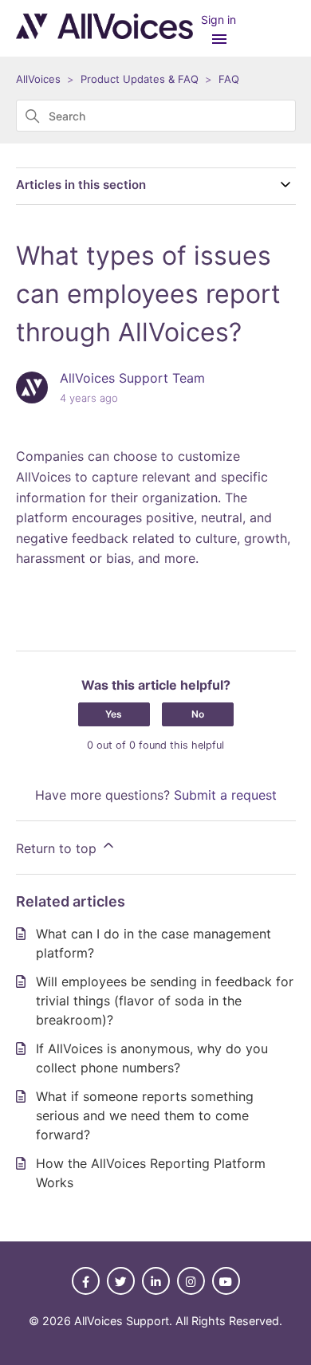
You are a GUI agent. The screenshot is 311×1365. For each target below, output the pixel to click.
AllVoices (38, 79)
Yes (113, 714)
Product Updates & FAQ (140, 79)
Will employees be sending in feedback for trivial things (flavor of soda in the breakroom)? (164, 1001)
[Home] (104, 34)
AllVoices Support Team (132, 378)
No (197, 714)
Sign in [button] (218, 19)
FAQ (228, 79)
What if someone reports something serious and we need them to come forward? (145, 1115)
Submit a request (225, 795)
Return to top (58, 848)
